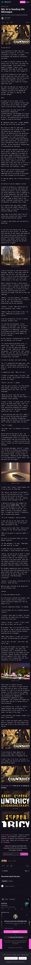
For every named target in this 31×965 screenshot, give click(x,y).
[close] (27, 915)
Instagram (6, 842)
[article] (15, 906)
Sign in (28, 2)
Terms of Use (22, 940)
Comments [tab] (4, 881)
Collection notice (25, 954)
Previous (6, 871)
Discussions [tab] (12, 899)
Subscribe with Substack (16, 937)
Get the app (23, 958)
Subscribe (22, 2)
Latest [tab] (6, 899)
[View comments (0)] (7, 22)
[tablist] (7, 881)
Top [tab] (3, 899)
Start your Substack (12, 958)
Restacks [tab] (11, 881)
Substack (8, 962)
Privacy (14, 954)
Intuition (4, 903)
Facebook (22, 840)
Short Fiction (4, 905)
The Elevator (5, 912)
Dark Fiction (4, 6)
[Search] (28, 899)
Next (26, 871)
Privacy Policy (15, 943)
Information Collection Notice (18, 942)
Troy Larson (7, 17)
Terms (18, 954)
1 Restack (14, 861)
